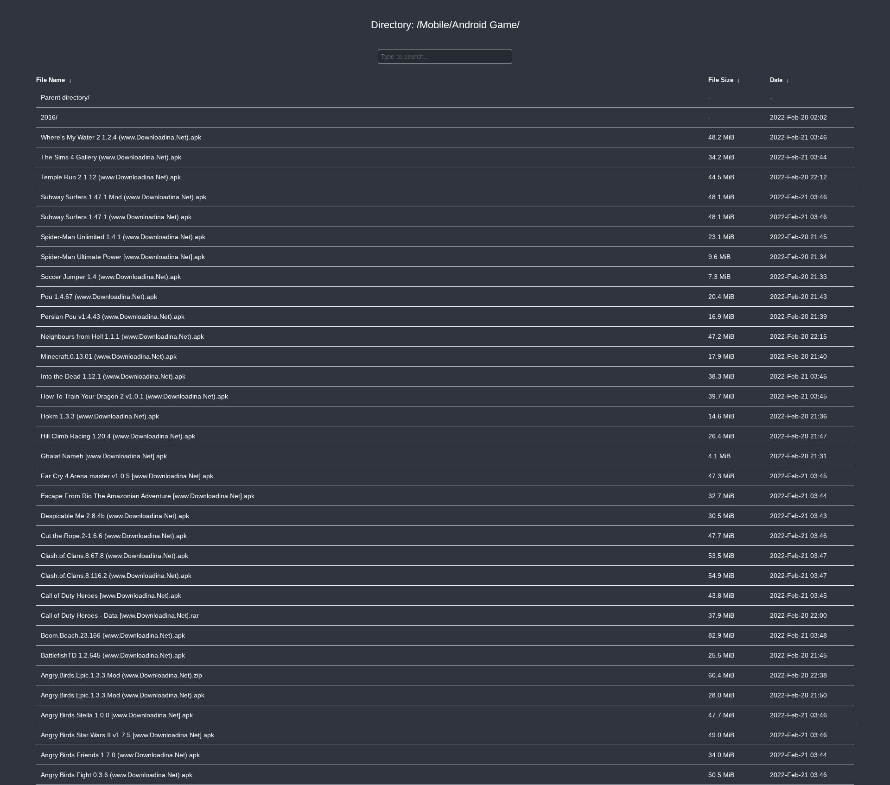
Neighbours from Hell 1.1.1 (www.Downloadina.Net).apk (122, 336)
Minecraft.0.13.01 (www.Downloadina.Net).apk (109, 356)
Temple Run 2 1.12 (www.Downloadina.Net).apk (111, 177)
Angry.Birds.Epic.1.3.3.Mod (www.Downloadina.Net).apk (122, 695)
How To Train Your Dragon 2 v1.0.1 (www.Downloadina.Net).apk (134, 396)
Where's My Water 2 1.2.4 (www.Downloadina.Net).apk (121, 137)
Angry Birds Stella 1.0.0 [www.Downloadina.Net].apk (117, 715)
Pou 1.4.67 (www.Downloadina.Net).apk (99, 296)
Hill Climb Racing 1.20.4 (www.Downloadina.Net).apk (118, 436)
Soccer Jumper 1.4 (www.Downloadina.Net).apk (111, 276)
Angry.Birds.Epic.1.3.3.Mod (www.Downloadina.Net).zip (121, 675)
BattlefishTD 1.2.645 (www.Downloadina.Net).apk (113, 655)
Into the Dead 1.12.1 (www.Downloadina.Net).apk (113, 376)
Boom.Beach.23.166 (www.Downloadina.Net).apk (113, 635)
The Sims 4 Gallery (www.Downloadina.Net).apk (111, 157)
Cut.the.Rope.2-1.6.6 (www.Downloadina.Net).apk (114, 535)
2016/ (49, 117)
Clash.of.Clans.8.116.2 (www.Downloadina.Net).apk (116, 575)
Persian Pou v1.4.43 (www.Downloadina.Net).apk (112, 316)
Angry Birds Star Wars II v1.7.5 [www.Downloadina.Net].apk (127, 735)
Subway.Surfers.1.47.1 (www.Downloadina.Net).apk (116, 217)
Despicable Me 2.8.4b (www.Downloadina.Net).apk (115, 515)
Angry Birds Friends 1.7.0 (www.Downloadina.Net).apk (120, 755)
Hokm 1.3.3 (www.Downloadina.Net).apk (100, 416)
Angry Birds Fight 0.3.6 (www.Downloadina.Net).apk (116, 775)
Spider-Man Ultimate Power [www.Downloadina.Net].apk (123, 256)
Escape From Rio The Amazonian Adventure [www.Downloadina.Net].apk (147, 496)
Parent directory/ (65, 97)
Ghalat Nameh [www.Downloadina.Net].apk (104, 456)
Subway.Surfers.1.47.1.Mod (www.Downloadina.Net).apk (123, 197)
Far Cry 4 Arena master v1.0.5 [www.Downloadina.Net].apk (127, 476)
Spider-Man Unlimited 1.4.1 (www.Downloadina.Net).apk (123, 237)
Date (776, 79)
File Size (720, 79)
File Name (50, 79)
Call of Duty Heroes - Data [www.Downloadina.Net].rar (120, 615)
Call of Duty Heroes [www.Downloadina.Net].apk (111, 595)
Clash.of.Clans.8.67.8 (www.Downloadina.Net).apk (114, 555)
